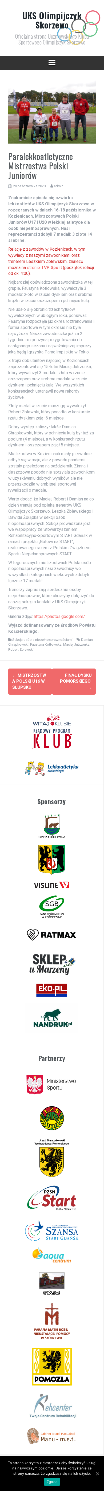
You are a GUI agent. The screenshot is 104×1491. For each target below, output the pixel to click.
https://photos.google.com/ (59, 616)
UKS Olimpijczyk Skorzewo (52, 20)
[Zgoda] (97, 1473)
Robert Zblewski (21, 649)
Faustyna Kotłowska (46, 644)
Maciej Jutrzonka (76, 644)
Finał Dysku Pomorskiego (76, 681)
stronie (44, 267)
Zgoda (52, 1482)
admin (58, 186)
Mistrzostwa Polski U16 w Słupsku (29, 681)
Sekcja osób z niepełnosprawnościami (42, 640)
